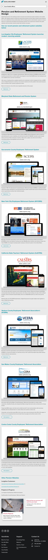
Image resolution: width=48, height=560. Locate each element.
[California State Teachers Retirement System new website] (24, 273)
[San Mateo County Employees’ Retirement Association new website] (24, 383)
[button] (46, 2)
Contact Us (37, 546)
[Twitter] (5, 531)
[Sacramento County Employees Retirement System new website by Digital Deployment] (24, 169)
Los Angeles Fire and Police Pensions (9, 486)
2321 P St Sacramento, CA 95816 (40, 540)
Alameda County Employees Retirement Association (12, 483)
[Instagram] (8, 531)
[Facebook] (2, 531)
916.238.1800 (37, 543)
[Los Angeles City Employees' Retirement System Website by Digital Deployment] (24, 56)
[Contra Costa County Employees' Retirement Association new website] (24, 444)
